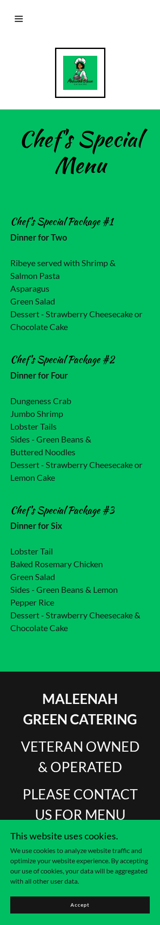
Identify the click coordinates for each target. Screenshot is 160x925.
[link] (80, 73)
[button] (18, 18)
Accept (79, 905)
